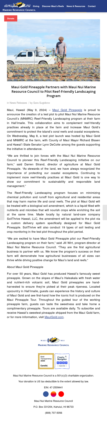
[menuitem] (11, 6)
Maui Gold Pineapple (67, 110)
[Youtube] (61, 394)
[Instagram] (53, 394)
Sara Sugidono (41, 102)
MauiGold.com (54, 317)
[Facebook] (46, 394)
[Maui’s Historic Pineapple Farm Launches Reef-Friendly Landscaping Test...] (105, 212)
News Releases (18, 102)
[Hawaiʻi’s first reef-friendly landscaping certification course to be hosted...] (2, 212)
